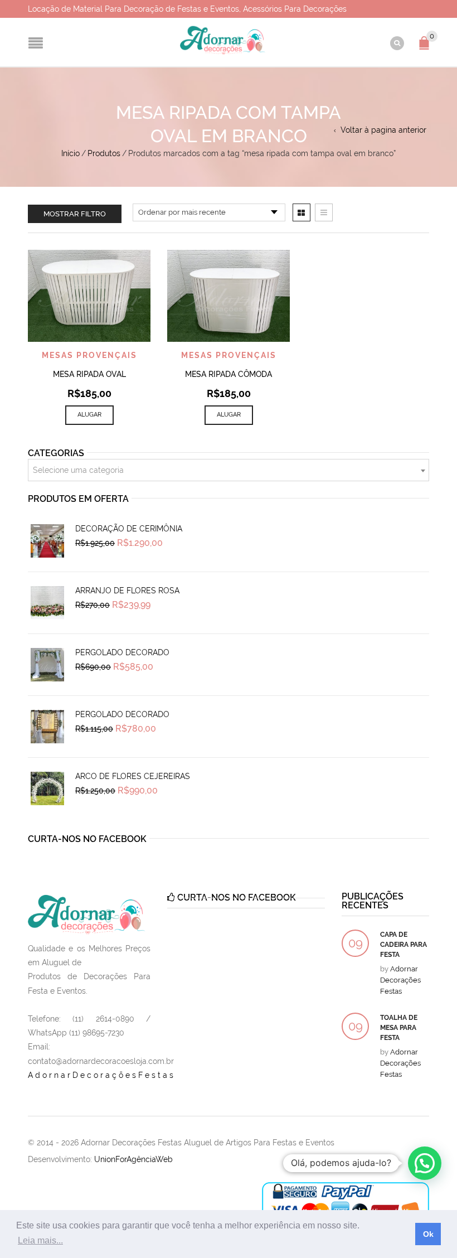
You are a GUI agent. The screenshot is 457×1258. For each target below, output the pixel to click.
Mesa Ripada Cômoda (228, 374)
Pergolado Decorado (122, 652)
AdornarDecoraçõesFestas (102, 1075)
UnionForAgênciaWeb (133, 1159)
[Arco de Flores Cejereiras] (47, 788)
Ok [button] (428, 1234)
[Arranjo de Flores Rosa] (47, 602)
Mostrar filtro (74, 214)
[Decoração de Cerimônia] (47, 540)
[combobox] (228, 470)
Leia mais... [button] (40, 1240)
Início (70, 153)
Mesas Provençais (89, 355)
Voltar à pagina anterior (383, 129)
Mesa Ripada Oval (89, 374)
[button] (424, 1163)
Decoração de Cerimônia (128, 528)
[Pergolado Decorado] (47, 664)
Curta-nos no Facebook (87, 839)
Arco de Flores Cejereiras (132, 776)
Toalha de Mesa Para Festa (398, 1028)
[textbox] (228, 470)
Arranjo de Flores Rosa (127, 590)
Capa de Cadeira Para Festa (403, 945)
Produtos (103, 153)
